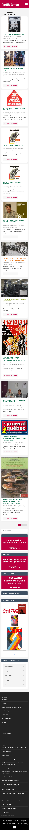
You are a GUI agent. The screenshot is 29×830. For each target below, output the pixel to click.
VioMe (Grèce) (5, 812)
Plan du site (4, 714)
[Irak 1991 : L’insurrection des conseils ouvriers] (14, 210)
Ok (14, 827)
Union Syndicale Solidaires (9, 112)
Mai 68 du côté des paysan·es (13, 146)
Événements (5, 74)
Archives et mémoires (20, 72)
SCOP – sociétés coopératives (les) (10, 801)
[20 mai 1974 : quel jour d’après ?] (14, 24)
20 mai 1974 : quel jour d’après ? (14, 34)
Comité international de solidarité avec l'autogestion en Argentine (12, 763)
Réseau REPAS (5, 797)
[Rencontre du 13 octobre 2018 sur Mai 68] (14, 98)
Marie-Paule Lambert (7, 148)
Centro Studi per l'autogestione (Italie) (11, 759)
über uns (3, 730)
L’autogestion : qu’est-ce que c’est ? (11, 707)
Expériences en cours (11, 507)
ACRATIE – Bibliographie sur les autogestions (13, 747)
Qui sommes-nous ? (6, 718)
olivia (4, 505)
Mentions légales (6, 711)
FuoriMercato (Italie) (7, 777)
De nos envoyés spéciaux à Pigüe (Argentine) (14, 300)
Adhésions (4, 699)
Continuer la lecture (10, 46)
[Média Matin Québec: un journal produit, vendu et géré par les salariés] (14, 427)
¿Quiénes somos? (6, 733)
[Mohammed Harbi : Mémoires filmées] (14, 58)
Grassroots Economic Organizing (10, 780)
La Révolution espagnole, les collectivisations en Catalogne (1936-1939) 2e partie (14, 358)
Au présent (21, 303)
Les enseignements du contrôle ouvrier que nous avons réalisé (14, 259)
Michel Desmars (6, 186)
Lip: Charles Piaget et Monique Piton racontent (14, 401)
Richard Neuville (6, 363)
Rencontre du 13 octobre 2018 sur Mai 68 (14, 109)
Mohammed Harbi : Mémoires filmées (13, 69)
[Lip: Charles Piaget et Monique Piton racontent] (14, 389)
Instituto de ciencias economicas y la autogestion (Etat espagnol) (11, 785)
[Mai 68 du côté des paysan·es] (14, 136)
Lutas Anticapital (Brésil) (8, 789)
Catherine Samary (6, 755)
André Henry (6, 262)
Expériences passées (12, 225)
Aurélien (5, 442)
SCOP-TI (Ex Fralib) (6, 804)
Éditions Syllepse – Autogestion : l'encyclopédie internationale (14, 772)
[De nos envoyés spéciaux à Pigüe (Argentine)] (14, 288)
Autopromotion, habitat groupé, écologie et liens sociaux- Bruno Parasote (12, 501)
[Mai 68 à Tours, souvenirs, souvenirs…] (14, 172)
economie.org (5, 768)
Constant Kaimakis (7, 303)
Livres (19, 225)
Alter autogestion (6, 751)
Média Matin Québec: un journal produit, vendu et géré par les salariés (14, 438)
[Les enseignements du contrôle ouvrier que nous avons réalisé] (14, 249)
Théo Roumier (6, 36)
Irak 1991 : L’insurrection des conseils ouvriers (13, 221)
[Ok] (27, 824)
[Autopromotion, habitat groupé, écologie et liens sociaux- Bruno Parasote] (14, 477)
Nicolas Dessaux (6, 224)
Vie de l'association (19, 74)
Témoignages (11, 38)
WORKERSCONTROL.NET (7, 816)
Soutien (3, 722)
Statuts (3, 726)
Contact (3, 703)
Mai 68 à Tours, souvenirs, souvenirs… (12, 183)
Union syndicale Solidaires (8, 808)
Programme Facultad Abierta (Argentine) (12, 793)
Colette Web (5, 72)
